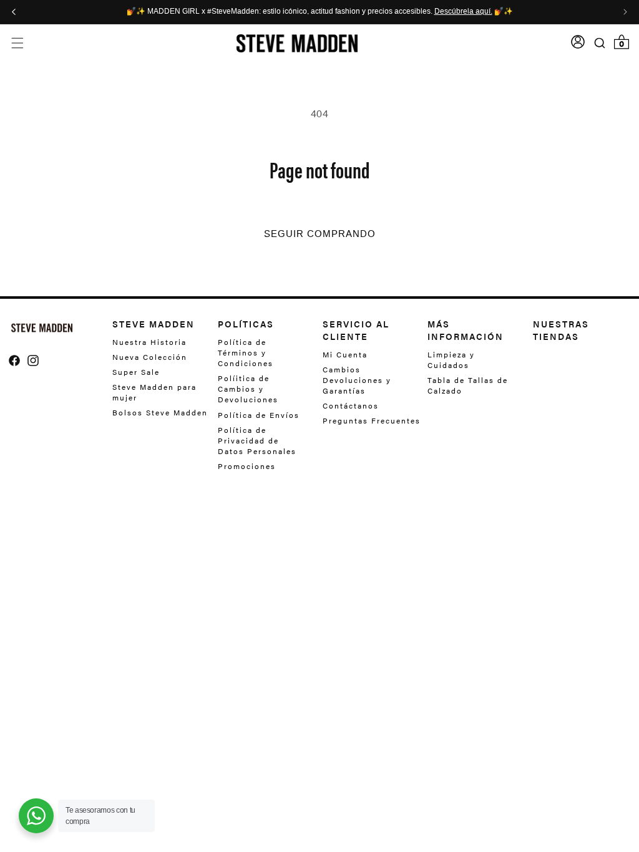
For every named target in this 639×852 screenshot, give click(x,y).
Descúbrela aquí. (463, 12)
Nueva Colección (149, 356)
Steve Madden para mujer (154, 392)
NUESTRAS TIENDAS (561, 329)
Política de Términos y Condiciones (245, 353)
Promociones (247, 466)
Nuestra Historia (149, 342)
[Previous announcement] (13, 12)
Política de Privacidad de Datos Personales (257, 440)
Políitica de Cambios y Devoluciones (248, 388)
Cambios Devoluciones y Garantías (357, 380)
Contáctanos (351, 405)
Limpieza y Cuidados (451, 359)
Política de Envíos (259, 414)
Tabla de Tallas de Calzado (467, 385)
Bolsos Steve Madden (160, 412)
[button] (17, 43)
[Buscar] (600, 43)
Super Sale (136, 371)
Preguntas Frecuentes (372, 420)
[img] (14, 360)
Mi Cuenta (345, 354)
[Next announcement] (625, 12)
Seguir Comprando (320, 234)
